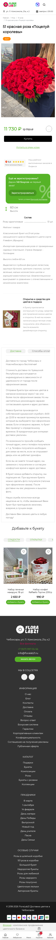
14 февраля (28, 809)
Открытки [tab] (36, 539)
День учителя (28, 831)
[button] (48, 572)
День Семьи (28, 839)
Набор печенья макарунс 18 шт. (15, 591)
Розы (28, 775)
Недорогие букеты (28, 869)
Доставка (15, 351)
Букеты (28, 767)
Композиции (28, 771)
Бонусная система (28, 724)
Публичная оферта (28, 746)
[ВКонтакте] (31, 4)
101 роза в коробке (28, 860)
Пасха (28, 835)
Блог (28, 698)
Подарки (28, 762)
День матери (28, 813)
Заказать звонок (28, 659)
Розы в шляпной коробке (28, 856)
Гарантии (28, 729)
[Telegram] (25, 4)
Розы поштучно (28, 882)
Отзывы (28, 715)
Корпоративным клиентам (28, 733)
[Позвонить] (50, 4)
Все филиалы (28, 643)
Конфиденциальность (28, 737)
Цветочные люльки (28, 886)
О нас (28, 694)
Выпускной (28, 822)
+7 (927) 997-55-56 (28, 649)
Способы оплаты (42, 351)
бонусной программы (39, 199)
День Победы (28, 818)
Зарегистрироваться (22, 193)
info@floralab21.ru (28, 653)
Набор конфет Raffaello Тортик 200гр (40, 591)
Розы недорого (28, 877)
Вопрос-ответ (28, 720)
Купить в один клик (28, 147)
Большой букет (28, 864)
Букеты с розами (28, 780)
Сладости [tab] (14, 539)
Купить (28, 138)
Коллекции (28, 784)
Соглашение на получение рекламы (28, 742)
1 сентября (28, 805)
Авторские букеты (28, 890)
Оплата (28, 711)
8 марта (28, 800)
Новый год (28, 826)
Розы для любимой (28, 873)
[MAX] (37, 4)
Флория (7, 925)
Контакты (28, 702)
